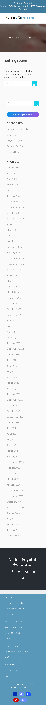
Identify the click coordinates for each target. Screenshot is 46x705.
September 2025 (15, 218)
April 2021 (12, 445)
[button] (40, 18)
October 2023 (14, 309)
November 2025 (15, 207)
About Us (10, 664)
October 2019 (14, 502)
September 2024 (16, 269)
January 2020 (14, 485)
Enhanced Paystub (15, 608)
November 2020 (15, 462)
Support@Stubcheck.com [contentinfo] (13, 6)
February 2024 (14, 298)
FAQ (7, 676)
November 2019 (15, 496)
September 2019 (15, 507)
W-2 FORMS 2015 (13, 621)
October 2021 (14, 411)
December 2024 (15, 258)
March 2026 (13, 184)
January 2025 (13, 252)
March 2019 (13, 524)
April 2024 (12, 286)
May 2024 (12, 281)
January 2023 (13, 343)
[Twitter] (21, 694)
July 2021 (11, 428)
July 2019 (11, 518)
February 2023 (14, 337)
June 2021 (12, 434)
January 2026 (13, 196)
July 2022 (11, 360)
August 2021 (13, 422)
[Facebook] (15, 694)
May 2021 (11, 439)
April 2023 (12, 332)
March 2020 (13, 479)
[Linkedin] (28, 694)
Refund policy (12, 657)
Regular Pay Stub (16, 146)
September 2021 (15, 417)
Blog (7, 638)
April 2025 (12, 235)
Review (9, 614)
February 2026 (14, 190)
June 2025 (12, 224)
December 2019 (15, 490)
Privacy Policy (12, 646)
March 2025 (13, 241)
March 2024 (13, 292)
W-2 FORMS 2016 (13, 627)
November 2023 (15, 303)
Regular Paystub (14, 603)
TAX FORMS (13, 152)
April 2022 (12, 377)
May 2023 (11, 326)
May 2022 (11, 371)
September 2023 (15, 315)
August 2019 (13, 513)
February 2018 (14, 536)
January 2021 (13, 456)
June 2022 (12, 366)
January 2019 (13, 530)
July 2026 (11, 173)
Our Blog (12, 135)
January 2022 (13, 394)
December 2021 (15, 400)
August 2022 (13, 354)
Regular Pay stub (16, 140)
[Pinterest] (16, 700)
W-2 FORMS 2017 (13, 633)
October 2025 (14, 213)
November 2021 (15, 405)
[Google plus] (23, 700)
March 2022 (13, 383)
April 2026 (12, 179)
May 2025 (11, 230)
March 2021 (12, 451)
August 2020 (13, 468)
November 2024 (15, 264)
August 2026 (13, 167)
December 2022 (15, 349)
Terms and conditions (16, 651)
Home (8, 597)
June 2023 (12, 320)
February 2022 (14, 388)
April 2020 (12, 473)
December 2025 (15, 201)
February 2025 (14, 247)
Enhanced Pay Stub (17, 129)
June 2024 (12, 275)
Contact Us (11, 670)
